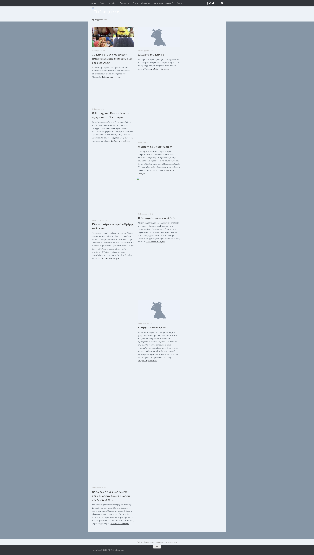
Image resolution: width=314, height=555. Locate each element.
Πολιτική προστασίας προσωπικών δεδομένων (157, 542)
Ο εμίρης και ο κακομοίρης (155, 146)
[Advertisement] (138, 279)
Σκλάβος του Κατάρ (151, 54)
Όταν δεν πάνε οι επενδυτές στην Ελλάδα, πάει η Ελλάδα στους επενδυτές (111, 496)
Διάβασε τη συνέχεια (111, 77)
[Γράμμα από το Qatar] (159, 310)
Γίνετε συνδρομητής (141, 3)
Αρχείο (112, 3)
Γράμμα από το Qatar (152, 327)
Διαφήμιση (124, 3)
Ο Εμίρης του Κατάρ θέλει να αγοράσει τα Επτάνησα (111, 115)
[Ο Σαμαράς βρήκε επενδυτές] (159, 196)
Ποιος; (102, 3)
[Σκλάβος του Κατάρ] (159, 37)
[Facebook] (207, 3)
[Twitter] (213, 3)
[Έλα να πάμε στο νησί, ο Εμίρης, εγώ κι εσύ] (113, 200)
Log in (179, 3)
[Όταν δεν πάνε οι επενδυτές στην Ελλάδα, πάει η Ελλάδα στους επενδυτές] (113, 392)
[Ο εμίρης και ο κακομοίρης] (159, 110)
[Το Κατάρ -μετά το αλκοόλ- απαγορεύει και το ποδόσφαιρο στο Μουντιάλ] (113, 37)
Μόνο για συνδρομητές (164, 3)
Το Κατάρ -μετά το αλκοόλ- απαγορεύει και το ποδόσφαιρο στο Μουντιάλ (112, 58)
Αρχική (93, 3)
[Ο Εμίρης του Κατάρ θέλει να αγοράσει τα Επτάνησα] (113, 93)
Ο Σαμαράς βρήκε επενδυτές (156, 218)
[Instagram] (210, 3)
